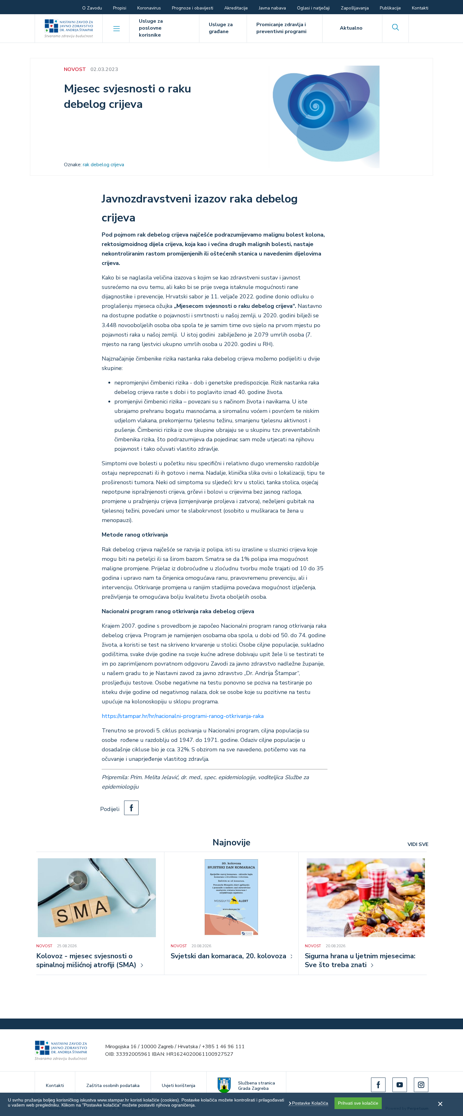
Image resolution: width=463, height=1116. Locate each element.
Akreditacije (236, 8)
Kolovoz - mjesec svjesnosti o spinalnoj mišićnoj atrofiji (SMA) (86, 961)
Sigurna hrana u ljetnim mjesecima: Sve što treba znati (360, 961)
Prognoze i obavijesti (192, 8)
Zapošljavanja (355, 8)
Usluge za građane (221, 28)
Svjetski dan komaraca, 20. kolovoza (228, 956)
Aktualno (351, 28)
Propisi (119, 8)
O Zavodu (92, 8)
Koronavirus (149, 8)
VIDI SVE (418, 844)
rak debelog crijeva (103, 164)
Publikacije (390, 8)
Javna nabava (272, 8)
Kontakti (420, 8)
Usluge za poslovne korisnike (151, 28)
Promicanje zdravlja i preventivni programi (281, 28)
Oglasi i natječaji (313, 8)
